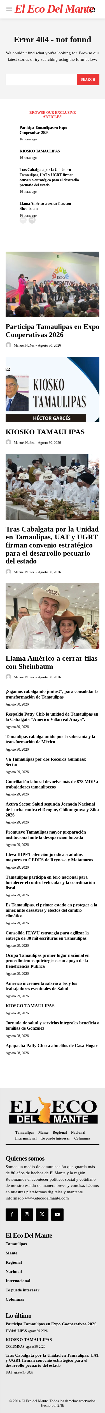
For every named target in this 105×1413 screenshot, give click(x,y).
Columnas (15, 1347)
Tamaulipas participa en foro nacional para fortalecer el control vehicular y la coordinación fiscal (50, 882)
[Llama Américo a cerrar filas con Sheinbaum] (52, 616)
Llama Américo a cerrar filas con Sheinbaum (51, 662)
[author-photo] (9, 345)
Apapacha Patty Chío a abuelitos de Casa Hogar (51, 1045)
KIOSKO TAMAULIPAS (40, 151)
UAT (9, 1372)
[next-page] (32, 220)
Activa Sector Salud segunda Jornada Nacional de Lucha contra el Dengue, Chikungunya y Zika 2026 (52, 809)
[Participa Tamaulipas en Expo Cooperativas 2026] (52, 284)
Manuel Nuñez (24, 345)
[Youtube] (57, 1214)
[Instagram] (27, 1214)
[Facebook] (12, 1214)
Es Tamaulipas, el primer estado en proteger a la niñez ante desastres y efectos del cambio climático (51, 910)
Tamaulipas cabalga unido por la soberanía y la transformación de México (50, 739)
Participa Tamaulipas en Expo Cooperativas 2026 (52, 330)
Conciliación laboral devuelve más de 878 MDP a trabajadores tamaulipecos (52, 784)
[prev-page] (23, 220)
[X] (42, 1214)
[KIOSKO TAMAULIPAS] (52, 390)
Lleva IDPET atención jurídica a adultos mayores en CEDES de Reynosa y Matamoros (49, 857)
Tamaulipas (16, 1331)
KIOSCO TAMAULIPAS (30, 1005)
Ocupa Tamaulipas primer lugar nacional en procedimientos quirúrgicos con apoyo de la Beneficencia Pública (48, 960)
